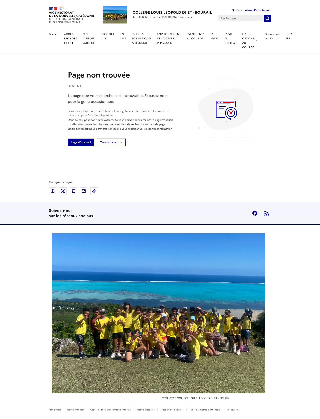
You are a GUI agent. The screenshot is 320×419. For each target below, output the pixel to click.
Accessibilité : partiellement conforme (110, 409)
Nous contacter (75, 409)
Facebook (254, 213)
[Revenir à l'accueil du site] (158, 313)
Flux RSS (235, 409)
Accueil (53, 34)
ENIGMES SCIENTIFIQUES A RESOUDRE (141, 38)
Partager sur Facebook (52, 191)
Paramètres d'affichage (252, 10)
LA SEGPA (214, 36)
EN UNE (123, 36)
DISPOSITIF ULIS (107, 36)
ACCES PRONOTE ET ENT (70, 38)
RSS (266, 213)
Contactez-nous (111, 142)
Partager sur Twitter (63, 191)
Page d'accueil (81, 142)
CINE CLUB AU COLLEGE (89, 38)
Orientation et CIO (272, 36)
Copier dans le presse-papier (94, 191)
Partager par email (83, 191)
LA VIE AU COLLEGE (230, 38)
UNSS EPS (289, 36)
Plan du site (55, 409)
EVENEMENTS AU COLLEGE (195, 36)
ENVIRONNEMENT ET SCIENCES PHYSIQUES (169, 38)
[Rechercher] (267, 18)
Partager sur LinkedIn (73, 191)
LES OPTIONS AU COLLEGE (248, 40)
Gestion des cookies (171, 409)
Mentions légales (145, 409)
